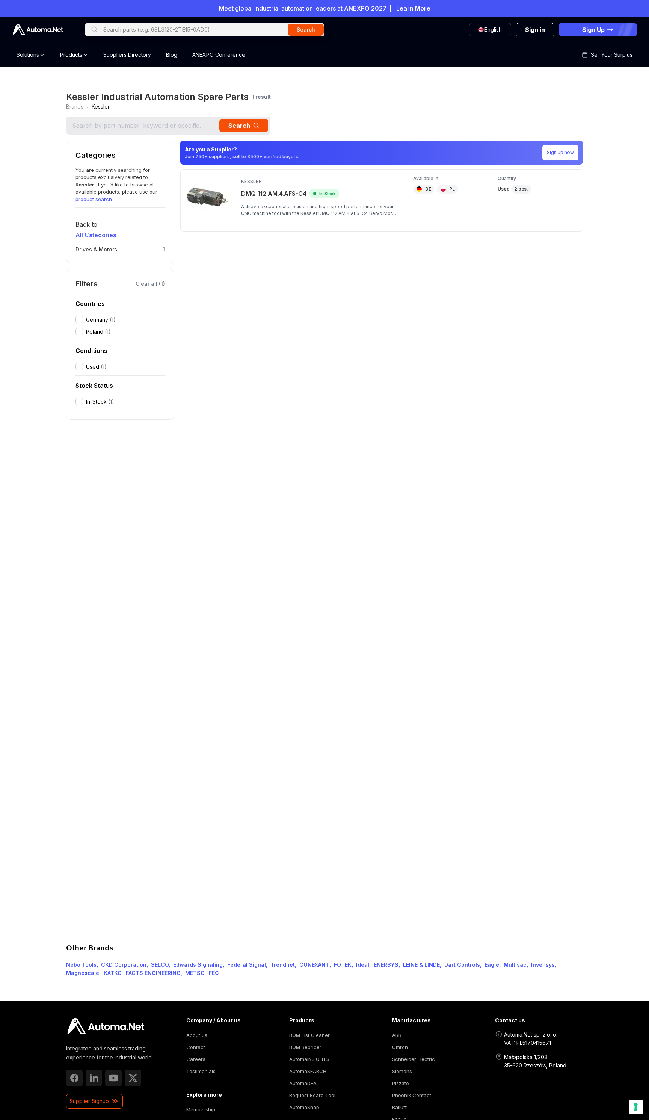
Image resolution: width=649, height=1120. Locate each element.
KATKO (112, 973)
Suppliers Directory (127, 54)
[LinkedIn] (94, 1078)
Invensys (543, 964)
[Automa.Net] (38, 29)
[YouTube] (113, 1078)
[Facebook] (74, 1078)
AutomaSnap (304, 1107)
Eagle (491, 964)
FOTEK (343, 964)
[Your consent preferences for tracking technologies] (636, 1107)
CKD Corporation (123, 964)
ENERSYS (386, 964)
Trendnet (282, 964)
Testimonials (201, 1071)
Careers (195, 1059)
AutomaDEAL (304, 1083)
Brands (74, 106)
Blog (171, 54)
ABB (396, 1035)
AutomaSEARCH (307, 1071)
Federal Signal (246, 964)
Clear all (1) (150, 283)
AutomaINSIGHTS (309, 1059)
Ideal (362, 964)
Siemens (402, 1071)
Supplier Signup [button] (89, 1101)
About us (196, 1035)
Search (239, 125)
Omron (400, 1047)
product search (93, 199)
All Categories (95, 235)
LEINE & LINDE (421, 964)
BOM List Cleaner (309, 1035)
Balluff (399, 1107)
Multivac (515, 964)
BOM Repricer (305, 1047)
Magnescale (82, 973)
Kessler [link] (101, 106)
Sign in (535, 29)
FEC (214, 973)
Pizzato (400, 1083)
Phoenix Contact (411, 1095)
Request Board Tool (312, 1095)
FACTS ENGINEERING (153, 973)
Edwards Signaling (198, 964)
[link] (74, 106)
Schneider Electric (413, 1059)
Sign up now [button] (560, 152)
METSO (194, 973)
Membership (200, 1109)
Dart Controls (462, 964)
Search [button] (306, 29)
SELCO (160, 964)
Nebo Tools (81, 964)
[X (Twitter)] (133, 1078)
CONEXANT (314, 964)
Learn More (413, 8)
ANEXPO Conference (218, 54)
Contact (195, 1047)
